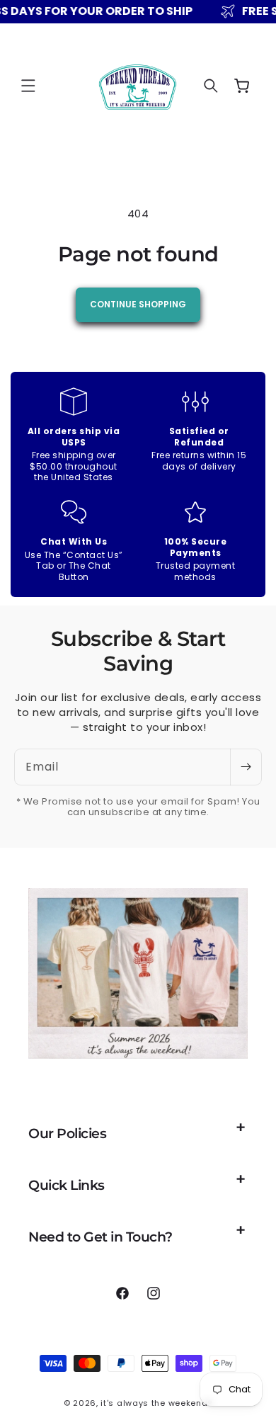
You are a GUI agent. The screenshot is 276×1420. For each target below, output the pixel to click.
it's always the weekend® (156, 1403)
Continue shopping (138, 304)
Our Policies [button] (67, 1133)
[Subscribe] (245, 767)
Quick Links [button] (66, 1185)
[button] (28, 85)
